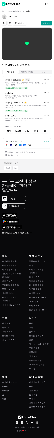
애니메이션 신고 (13, 155)
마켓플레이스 (8, 293)
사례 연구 (6, 323)
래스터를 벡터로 (36, 285)
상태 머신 (33, 356)
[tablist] (27, 72)
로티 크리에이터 (9, 265)
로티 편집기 (7, 281)
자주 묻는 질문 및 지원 (39, 344)
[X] (27, 422)
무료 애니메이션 (9, 289)
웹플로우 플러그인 (37, 261)
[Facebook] (16, 422)
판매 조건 (33, 394)
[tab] (11, 72)
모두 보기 (45, 141)
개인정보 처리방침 (37, 382)
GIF (44, 131)
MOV (27, 131)
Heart (8, 168)
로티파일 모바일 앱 (10, 285)
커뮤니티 (33, 352)
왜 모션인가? (8, 340)
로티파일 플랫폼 (9, 261)
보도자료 (6, 390)
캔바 (31, 265)
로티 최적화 (34, 305)
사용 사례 (6, 327)
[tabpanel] (27, 117)
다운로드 (46, 23)
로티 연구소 (34, 348)
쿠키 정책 (33, 398)
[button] (4, 16)
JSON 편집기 (34, 301)
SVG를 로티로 (35, 289)
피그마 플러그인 (9, 269)
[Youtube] (32, 422)
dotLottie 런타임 (36, 364)
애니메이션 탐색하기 (11, 304)
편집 (20, 23)
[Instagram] (21, 422)
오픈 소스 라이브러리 (38, 309)
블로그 (32, 331)
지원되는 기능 (35, 360)
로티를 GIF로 (34, 293)
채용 (4, 398)
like (15, 168)
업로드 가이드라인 (37, 407)
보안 (31, 386)
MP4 (9, 131)
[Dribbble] (37, 422)
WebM (18, 131)
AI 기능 (32, 368)
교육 (31, 327)
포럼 (31, 340)
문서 (31, 323)
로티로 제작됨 (8, 335)
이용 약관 (33, 390)
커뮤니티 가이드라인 (38, 403)
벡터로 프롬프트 (36, 281)
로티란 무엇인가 (36, 335)
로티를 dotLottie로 (37, 297)
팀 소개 (5, 394)
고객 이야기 (7, 331)
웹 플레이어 (34, 276)
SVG (36, 131)
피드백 (5, 386)
